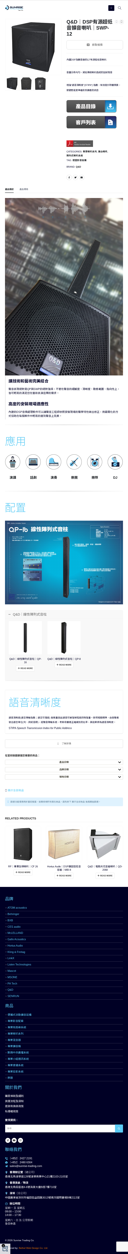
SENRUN (13, 996)
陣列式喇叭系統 (74, 155)
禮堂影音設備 (79, 160)
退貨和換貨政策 (14, 1106)
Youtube (14, 1140)
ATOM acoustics (17, 907)
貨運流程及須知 (14, 1101)
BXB (10, 920)
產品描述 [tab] (9, 189)
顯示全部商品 (15, 790)
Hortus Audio (15, 945)
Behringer (13, 914)
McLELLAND (15, 933)
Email (81, 177)
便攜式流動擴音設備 (20, 1014)
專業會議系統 (16, 1065)
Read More (26, 668)
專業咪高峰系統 (17, 1027)
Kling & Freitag (16, 952)
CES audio (14, 926)
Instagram (20, 1140)
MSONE (12, 977)
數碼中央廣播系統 (18, 1052)
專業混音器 (14, 1040)
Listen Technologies (19, 964)
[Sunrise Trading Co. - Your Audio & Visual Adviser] (14, 8)
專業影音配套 (16, 1021)
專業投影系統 (16, 1071)
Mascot (12, 970)
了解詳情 (66, 743)
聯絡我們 (13, 1149)
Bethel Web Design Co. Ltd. (33, 1248)
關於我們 (13, 1087)
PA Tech (12, 983)
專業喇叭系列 (90, 151)
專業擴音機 (14, 1046)
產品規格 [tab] (24, 189)
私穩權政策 (11, 1111)
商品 (9, 1005)
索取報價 (97, 44)
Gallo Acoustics (17, 939)
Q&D (78, 167)
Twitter (75, 177)
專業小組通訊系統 (18, 1059)
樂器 (10, 1077)
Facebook (69, 177)
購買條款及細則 (14, 1096)
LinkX (11, 958)
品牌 (9, 898)
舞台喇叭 (103, 151)
